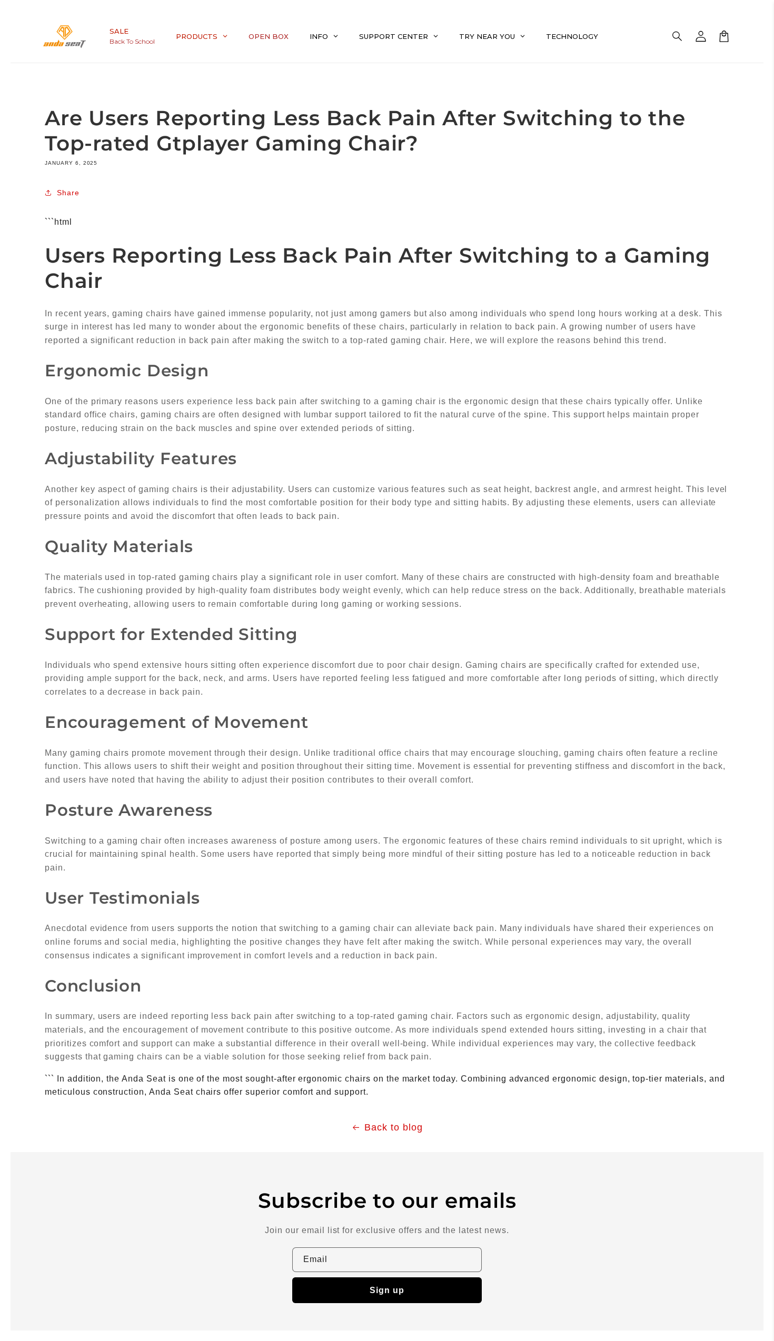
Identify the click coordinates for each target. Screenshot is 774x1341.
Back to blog (393, 1127)
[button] (677, 36)
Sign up (387, 1290)
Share (68, 192)
